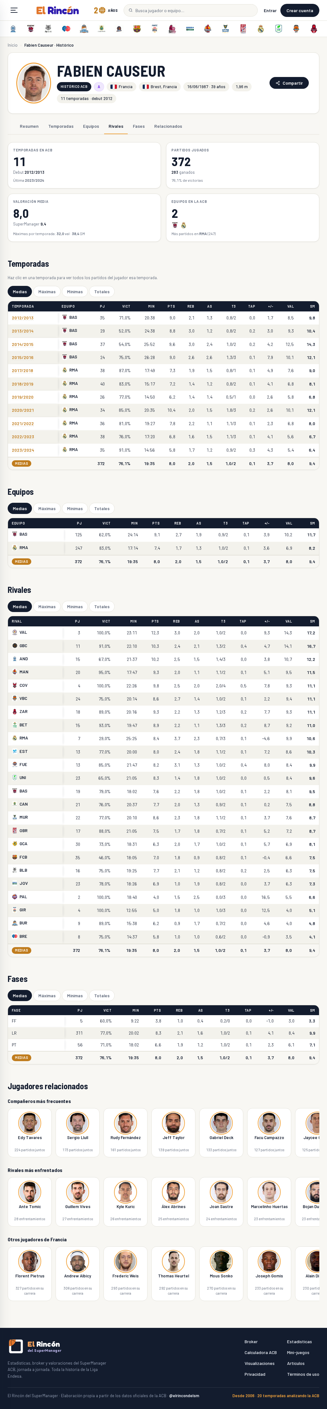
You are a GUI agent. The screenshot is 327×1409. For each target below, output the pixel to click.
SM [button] (312, 306)
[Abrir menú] (14, 10)
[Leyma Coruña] (119, 28)
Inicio (13, 45)
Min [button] (151, 306)
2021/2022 (23, 423)
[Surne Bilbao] (48, 28)
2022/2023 (23, 436)
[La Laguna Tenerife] (101, 28)
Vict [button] (126, 306)
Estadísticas (299, 1341)
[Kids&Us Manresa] (207, 28)
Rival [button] (17, 621)
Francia (126, 86)
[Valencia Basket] (296, 28)
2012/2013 (23, 317)
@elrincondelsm (184, 1395)
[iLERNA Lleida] (172, 28)
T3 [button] (234, 306)
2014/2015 (23, 344)
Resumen (29, 126)
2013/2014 (23, 330)
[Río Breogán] (66, 28)
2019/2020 (23, 397)
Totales (102, 291)
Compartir (293, 83)
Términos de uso (303, 1374)
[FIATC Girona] (154, 28)
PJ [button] (102, 306)
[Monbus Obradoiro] (243, 28)
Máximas (47, 291)
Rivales (116, 126)
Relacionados (168, 126)
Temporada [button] (23, 306)
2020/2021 (23, 410)
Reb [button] (190, 306)
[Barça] (137, 28)
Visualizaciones (260, 1363)
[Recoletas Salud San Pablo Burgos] (84, 28)
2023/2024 (23, 450)
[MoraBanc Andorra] (13, 28)
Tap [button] (251, 306)
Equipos (91, 126)
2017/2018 (22, 370)
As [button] (209, 306)
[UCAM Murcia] (225, 28)
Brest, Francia (164, 86)
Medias (20, 291)
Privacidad (255, 1374)
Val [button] (290, 306)
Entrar (270, 10)
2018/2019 (22, 384)
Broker (251, 1341)
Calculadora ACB (261, 1352)
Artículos (296, 1363)
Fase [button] (16, 1010)
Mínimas (75, 291)
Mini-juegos (298, 1352)
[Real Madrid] (260, 28)
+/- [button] (270, 306)
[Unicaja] (278, 28)
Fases (139, 126)
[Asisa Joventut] (190, 28)
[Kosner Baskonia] (30, 28)
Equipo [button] (68, 306)
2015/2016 (23, 357)
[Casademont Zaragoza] (313, 28)
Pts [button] (171, 306)
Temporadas (60, 126)
